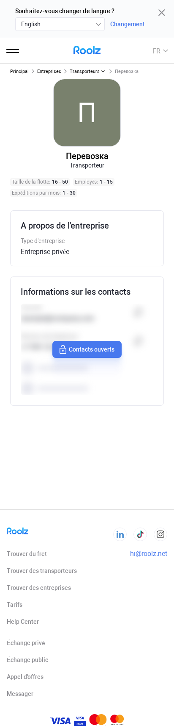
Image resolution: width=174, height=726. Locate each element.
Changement (127, 24)
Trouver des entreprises (39, 587)
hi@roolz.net (148, 554)
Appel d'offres (25, 676)
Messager (20, 693)
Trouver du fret (27, 553)
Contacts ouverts (91, 349)
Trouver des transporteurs (42, 570)
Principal (19, 71)
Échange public (27, 659)
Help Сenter (23, 621)
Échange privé (26, 642)
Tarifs (14, 604)
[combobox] (60, 24)
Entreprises (49, 71)
